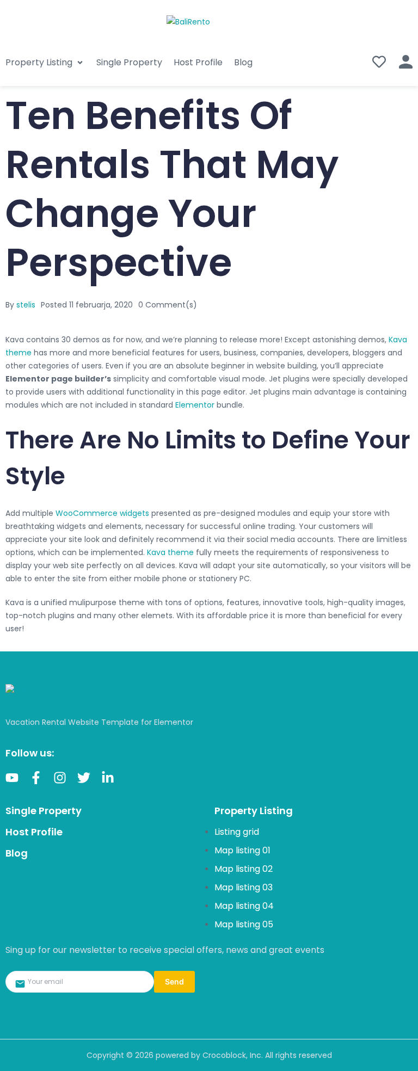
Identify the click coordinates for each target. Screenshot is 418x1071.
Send (174, 981)
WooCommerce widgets (102, 513)
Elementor (194, 404)
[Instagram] (59, 777)
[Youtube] (12, 777)
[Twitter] (83, 777)
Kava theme (170, 552)
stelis (25, 304)
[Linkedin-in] (107, 777)
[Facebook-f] (35, 777)
